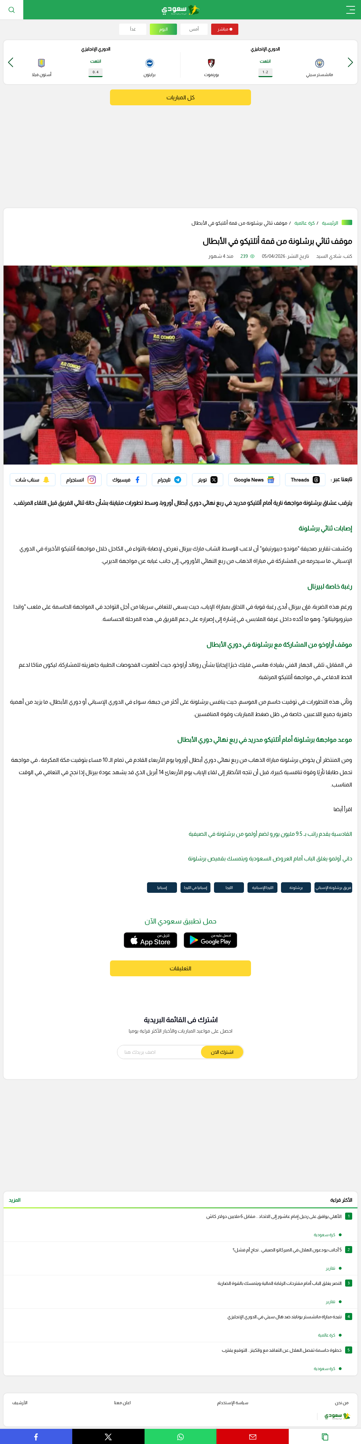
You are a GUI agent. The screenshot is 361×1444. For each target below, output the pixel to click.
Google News (265, 478)
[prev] (350, 62)
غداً (133, 29)
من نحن (342, 1402)
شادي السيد (328, 256)
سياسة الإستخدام (232, 1402)
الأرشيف (19, 1402)
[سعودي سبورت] (180, 9)
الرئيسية (330, 223)
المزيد (14, 1200)
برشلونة (296, 887)
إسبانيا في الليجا (195, 887)
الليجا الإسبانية (262, 887)
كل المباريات (180, 97)
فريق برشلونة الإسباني (333, 887)
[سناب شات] (32, 480)
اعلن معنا (122, 1402)
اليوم (163, 29)
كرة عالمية (304, 223)
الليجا (229, 887)
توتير (218, 478)
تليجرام (179, 478)
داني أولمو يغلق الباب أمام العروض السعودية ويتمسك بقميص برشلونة (270, 858)
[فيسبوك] (126, 480)
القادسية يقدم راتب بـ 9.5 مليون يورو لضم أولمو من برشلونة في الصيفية (270, 834)
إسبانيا (162, 887)
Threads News (309, 478)
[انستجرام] (81, 480)
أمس (194, 29)
